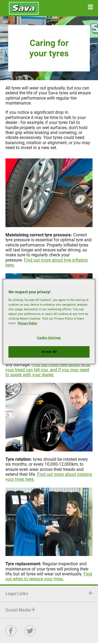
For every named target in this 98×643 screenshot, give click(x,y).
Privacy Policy (27, 323)
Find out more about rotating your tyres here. (48, 477)
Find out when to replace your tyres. (48, 576)
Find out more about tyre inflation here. (46, 262)
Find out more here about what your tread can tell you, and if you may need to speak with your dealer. (47, 369)
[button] (90, 7)
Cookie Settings (49, 338)
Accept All (49, 352)
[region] (49, 321)
